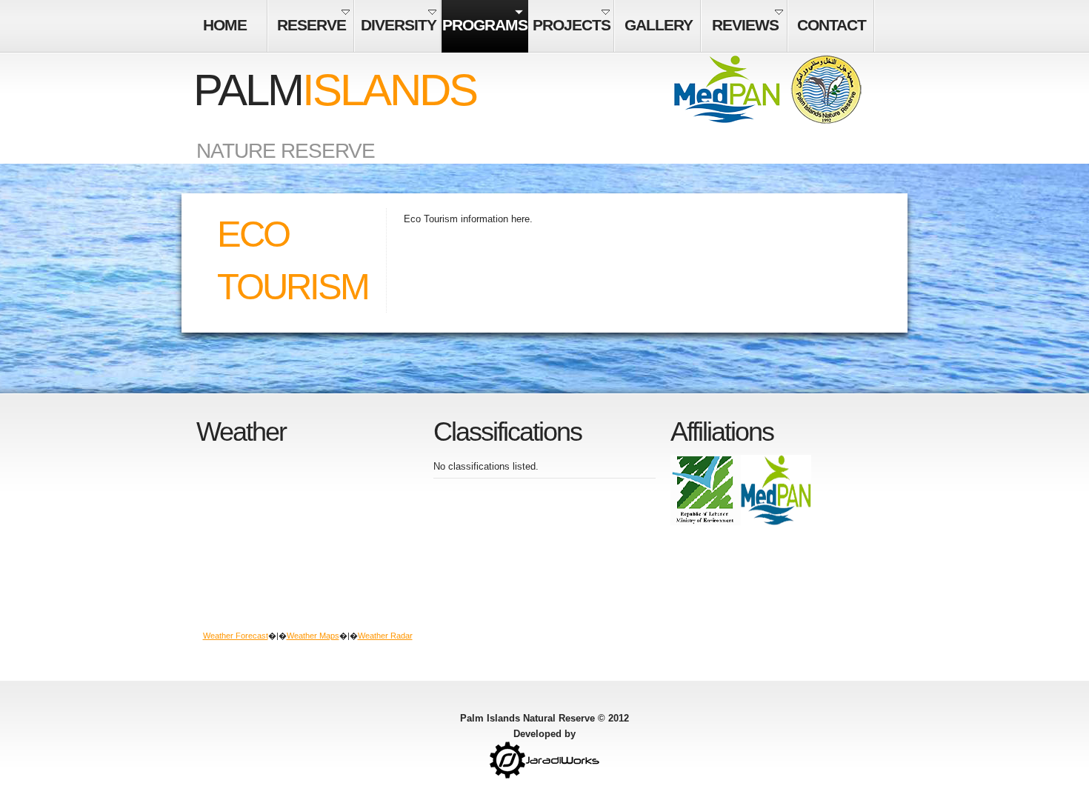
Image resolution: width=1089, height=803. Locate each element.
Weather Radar (385, 635)
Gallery (659, 24)
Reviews (745, 24)
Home (225, 24)
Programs (484, 24)
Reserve (311, 24)
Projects (571, 24)
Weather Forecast (235, 635)
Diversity (398, 24)
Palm (334, 90)
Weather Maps (313, 635)
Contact (831, 24)
